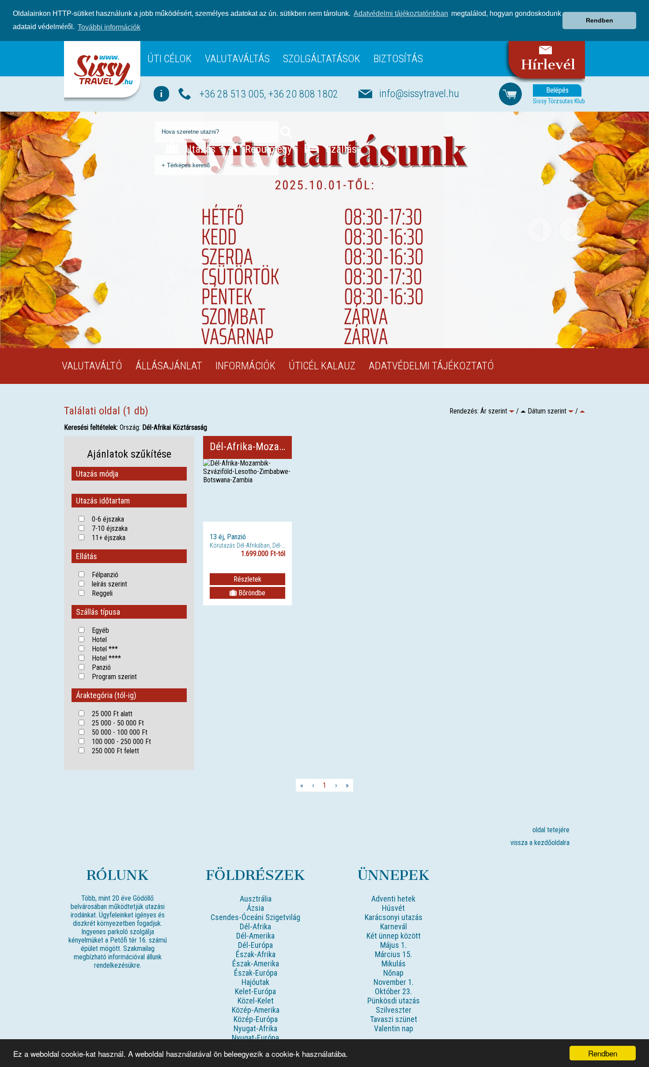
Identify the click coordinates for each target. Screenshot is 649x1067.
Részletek (247, 579)
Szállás (340, 149)
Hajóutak (255, 982)
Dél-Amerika (255, 935)
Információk (245, 366)
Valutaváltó (92, 366)
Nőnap (393, 972)
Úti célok (169, 59)
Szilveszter (393, 1009)
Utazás (199, 149)
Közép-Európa (256, 1019)
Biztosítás (398, 59)
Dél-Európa (255, 945)
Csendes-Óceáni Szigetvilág (255, 917)
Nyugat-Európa (255, 1037)
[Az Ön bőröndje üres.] (510, 93)
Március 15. (393, 954)
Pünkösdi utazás (393, 1000)
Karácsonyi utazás (394, 917)
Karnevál (393, 926)
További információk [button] (109, 27)
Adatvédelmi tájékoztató (431, 366)
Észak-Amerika (255, 963)
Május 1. (393, 945)
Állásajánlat (169, 366)
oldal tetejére (551, 830)
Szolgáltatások (321, 59)
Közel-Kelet (256, 1000)
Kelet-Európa (255, 991)
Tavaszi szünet (393, 1019)
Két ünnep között (393, 935)
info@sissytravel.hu (419, 93)
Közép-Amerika (255, 1009)
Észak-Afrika (255, 954)
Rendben (602, 1053)
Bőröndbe (251, 593)
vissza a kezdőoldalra (540, 842)
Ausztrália (256, 898)
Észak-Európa (255, 972)
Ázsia (255, 908)
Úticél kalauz (322, 366)
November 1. (394, 982)
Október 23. (393, 991)
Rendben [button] (599, 20)
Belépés (557, 90)
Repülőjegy (267, 149)
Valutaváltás (237, 59)
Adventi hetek (393, 898)
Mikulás (393, 963)
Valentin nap (393, 1028)
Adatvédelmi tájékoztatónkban (401, 13)
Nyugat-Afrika (255, 1028)
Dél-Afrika (255, 926)
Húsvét (393, 908)
